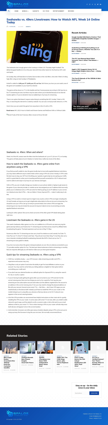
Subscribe (94, 393)
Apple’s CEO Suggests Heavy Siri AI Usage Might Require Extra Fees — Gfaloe (86, 70)
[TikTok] (92, 4)
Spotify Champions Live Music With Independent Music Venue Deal (44, 362)
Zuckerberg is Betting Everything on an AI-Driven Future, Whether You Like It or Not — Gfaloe (86, 49)
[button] (9, 11)
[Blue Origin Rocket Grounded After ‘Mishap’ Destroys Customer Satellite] (10, 347)
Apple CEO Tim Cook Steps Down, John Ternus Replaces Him (62, 361)
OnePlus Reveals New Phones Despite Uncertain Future (27, 360)
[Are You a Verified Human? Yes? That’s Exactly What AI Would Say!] (98, 347)
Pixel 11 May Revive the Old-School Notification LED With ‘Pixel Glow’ (80, 362)
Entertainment (76, 42)
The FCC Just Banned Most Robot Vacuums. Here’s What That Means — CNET (85, 60)
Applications (75, 82)
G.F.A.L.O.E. (12, 26)
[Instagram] (90, 4)
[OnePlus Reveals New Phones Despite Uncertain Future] (27, 347)
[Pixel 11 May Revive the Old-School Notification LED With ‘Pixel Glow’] (80, 347)
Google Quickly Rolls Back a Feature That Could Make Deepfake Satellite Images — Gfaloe (86, 38)
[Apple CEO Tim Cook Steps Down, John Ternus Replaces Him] (63, 347)
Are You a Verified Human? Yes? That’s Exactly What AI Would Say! (98, 361)
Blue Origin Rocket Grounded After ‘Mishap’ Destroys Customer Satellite (9, 363)
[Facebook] (87, 4)
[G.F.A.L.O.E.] (8, 26)
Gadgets (28, 26)
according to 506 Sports (57, 90)
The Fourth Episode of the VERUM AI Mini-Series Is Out (86, 79)
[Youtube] (100, 4)
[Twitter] (98, 4)
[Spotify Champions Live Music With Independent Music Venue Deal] (45, 347)
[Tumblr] (95, 4)
